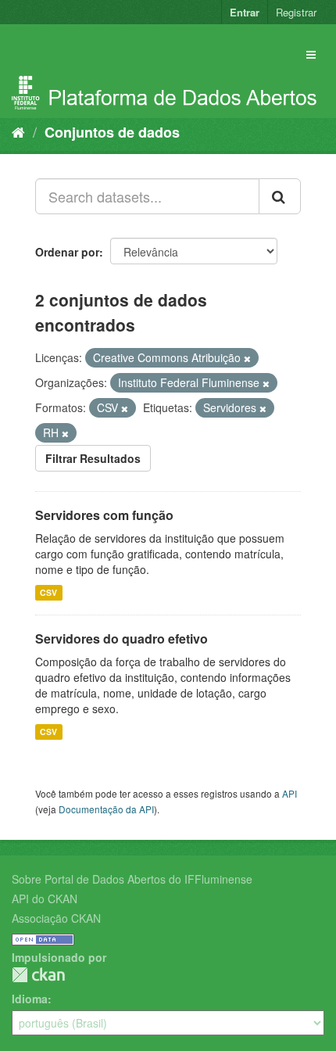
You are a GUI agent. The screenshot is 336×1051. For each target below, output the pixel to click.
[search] (280, 196)
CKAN (38, 975)
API (289, 793)
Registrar (296, 12)
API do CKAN (44, 898)
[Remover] (247, 358)
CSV (48, 592)
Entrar (244, 12)
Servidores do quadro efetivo (121, 638)
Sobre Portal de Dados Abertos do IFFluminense (132, 879)
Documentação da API (106, 809)
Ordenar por (67, 252)
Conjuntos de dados (112, 132)
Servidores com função (104, 515)
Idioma (30, 998)
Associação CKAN (56, 918)
